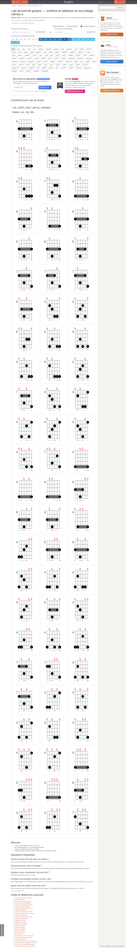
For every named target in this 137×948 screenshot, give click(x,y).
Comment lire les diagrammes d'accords (26, 942)
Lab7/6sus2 (71, 58)
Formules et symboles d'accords (23, 911)
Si (36, 39)
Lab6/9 (32, 52)
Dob (41, 39)
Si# (17, 42)
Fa (25, 39)
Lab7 (44, 52)
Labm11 (15, 68)
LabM (38, 52)
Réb (46, 39)
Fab (55, 39)
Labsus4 (56, 49)
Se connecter (121, 2)
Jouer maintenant (111, 61)
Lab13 (28, 71)
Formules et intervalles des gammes (25, 913)
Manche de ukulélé (20, 929)
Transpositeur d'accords (21, 918)
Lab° (34, 49)
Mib (51, 39)
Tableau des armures (20, 910)
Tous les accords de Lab (17, 891)
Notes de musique (20, 899)
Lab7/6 (64, 58)
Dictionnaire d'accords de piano (23, 937)
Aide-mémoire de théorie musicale (24, 936)
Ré (17, 39)
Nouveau (16, 2)
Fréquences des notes (21, 915)
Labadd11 (36, 71)
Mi (21, 39)
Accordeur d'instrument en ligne (23, 905)
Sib (69, 39)
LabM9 (31, 68)
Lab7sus (68, 61)
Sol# (92, 39)
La (33, 39)
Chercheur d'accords (20, 939)
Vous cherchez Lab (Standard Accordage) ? (23, 23)
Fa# (88, 39)
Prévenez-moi (45, 87)
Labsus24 (69, 49)
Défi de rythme (19, 934)
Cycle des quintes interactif (22, 906)
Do (13, 39)
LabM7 (70, 55)
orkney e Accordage (32, 5)
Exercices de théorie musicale (23, 901)
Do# (74, 39)
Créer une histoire (112, 34)
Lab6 (19, 52)
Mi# (83, 39)
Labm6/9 (14, 71)
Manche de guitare (20, 927)
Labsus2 (40, 49)
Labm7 (78, 55)
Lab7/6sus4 (80, 58)
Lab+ (23, 49)
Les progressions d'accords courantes (25, 946)
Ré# (78, 39)
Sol (29, 39)
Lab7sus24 (31, 61)
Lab (65, 39)
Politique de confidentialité (40, 91)
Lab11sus (78, 68)
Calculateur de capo (20, 920)
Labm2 (14, 52)
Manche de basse (20, 930)
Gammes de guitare (20, 925)
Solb (60, 39)
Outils (25, 2)
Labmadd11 (45, 71)
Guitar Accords (21, 5)
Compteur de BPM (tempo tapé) (23, 917)
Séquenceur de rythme (21, 923)
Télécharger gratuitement (75, 91)
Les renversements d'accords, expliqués (26, 941)
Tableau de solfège (20, 932)
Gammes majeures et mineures (23, 898)
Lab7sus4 (14, 61)
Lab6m (25, 52)
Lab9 (21, 71)
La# (13, 42)
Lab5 (62, 49)
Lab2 (75, 49)
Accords (13, 5)
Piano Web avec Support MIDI (23, 903)
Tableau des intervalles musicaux (24, 908)
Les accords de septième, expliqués (24, 944)
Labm (18, 49)
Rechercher (40, 32)
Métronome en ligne (20, 922)
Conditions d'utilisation (105, 946)
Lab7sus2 (22, 61)
